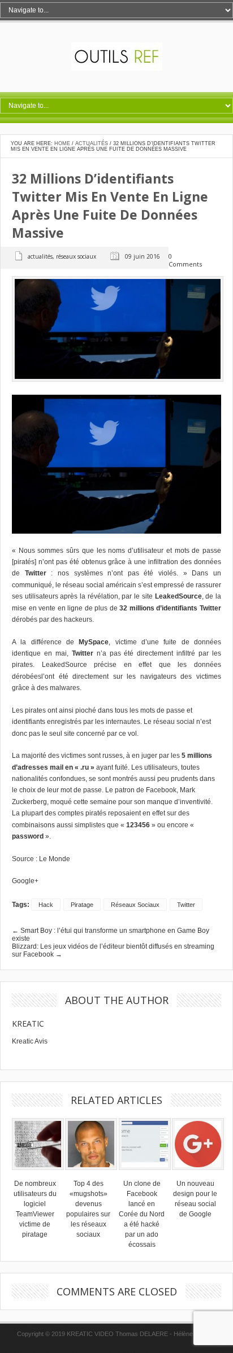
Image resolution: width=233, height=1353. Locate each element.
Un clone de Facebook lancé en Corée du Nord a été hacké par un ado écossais (142, 1214)
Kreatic (28, 1023)
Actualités (91, 143)
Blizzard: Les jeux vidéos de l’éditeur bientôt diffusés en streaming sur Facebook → (113, 950)
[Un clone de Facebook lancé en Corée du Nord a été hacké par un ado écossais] (145, 1173)
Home (62, 143)
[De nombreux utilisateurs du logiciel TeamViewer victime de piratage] (38, 1173)
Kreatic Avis (30, 1041)
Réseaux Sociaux (76, 256)
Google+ (25, 881)
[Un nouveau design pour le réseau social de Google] (198, 1173)
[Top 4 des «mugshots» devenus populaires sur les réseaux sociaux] (91, 1173)
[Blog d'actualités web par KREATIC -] (116, 68)
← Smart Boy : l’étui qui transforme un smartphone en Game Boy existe (110, 934)
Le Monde (54, 859)
